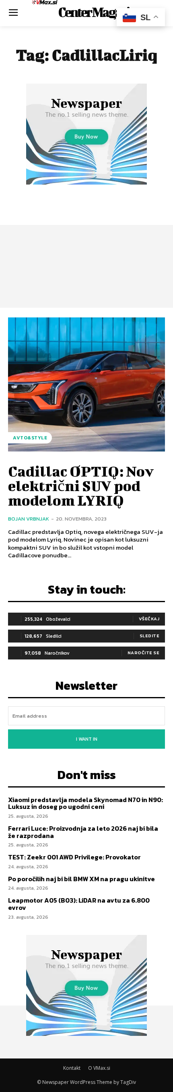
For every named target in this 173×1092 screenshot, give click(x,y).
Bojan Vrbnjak (28, 519)
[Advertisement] (86, 242)
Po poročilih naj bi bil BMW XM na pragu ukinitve (81, 879)
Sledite (150, 635)
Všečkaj (149, 618)
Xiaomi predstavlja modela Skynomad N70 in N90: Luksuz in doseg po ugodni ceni (85, 803)
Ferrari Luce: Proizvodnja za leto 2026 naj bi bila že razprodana (83, 831)
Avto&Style (30, 437)
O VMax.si (99, 1068)
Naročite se (144, 652)
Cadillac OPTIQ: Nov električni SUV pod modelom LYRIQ (81, 485)
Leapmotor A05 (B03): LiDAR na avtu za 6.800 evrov (79, 903)
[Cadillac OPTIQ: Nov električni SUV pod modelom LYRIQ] (86, 384)
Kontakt (71, 1068)
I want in (86, 739)
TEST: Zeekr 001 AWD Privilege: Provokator (74, 857)
